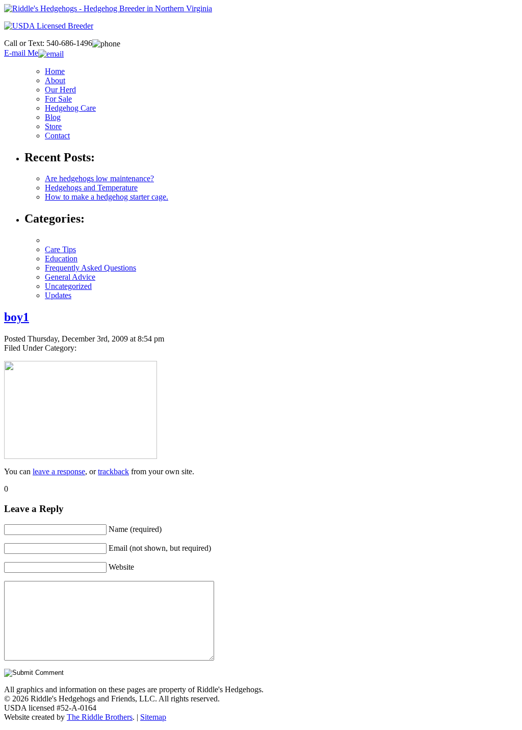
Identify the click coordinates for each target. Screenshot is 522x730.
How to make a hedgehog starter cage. (106, 196)
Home (55, 71)
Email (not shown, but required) (160, 548)
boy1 (16, 317)
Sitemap (153, 717)
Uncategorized (68, 286)
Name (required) (135, 529)
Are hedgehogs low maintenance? (99, 178)
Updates (58, 295)
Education (61, 258)
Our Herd (60, 89)
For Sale (58, 98)
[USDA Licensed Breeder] (48, 25)
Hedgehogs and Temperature (91, 187)
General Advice (70, 277)
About (55, 80)
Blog (53, 117)
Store (53, 126)
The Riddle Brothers (100, 717)
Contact (57, 135)
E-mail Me (21, 52)
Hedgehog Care (70, 108)
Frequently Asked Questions (90, 267)
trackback (113, 471)
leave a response (59, 471)
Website (121, 567)
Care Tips (60, 249)
